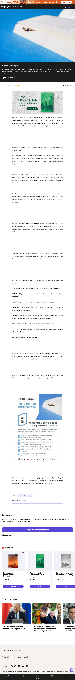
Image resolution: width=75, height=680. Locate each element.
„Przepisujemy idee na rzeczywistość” (15, 657)
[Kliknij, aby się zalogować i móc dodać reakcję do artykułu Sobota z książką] (18, 85)
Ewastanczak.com (65, 671)
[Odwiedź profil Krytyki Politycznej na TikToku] (19, 666)
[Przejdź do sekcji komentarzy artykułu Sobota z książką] (13, 85)
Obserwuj (52, 678)
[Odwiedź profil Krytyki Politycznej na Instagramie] (15, 666)
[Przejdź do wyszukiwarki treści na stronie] (65, 7)
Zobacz (13, 586)
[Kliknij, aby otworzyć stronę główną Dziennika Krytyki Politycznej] (37, 676)
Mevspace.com (50, 671)
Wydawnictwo (23, 678)
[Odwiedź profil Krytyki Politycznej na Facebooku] (11, 666)
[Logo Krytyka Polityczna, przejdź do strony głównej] (11, 7)
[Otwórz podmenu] (72, 657)
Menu (67, 678)
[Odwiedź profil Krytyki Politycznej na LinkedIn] (27, 666)
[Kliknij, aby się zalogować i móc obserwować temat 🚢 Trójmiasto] (31, 496)
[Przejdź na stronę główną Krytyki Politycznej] (11, 651)
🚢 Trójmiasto (23, 496)
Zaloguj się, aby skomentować (37, 530)
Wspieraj (8, 678)
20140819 (22, 500)
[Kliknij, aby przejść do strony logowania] (72, 7)
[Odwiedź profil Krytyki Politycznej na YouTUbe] (23, 666)
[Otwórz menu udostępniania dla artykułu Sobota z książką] (8, 85)
